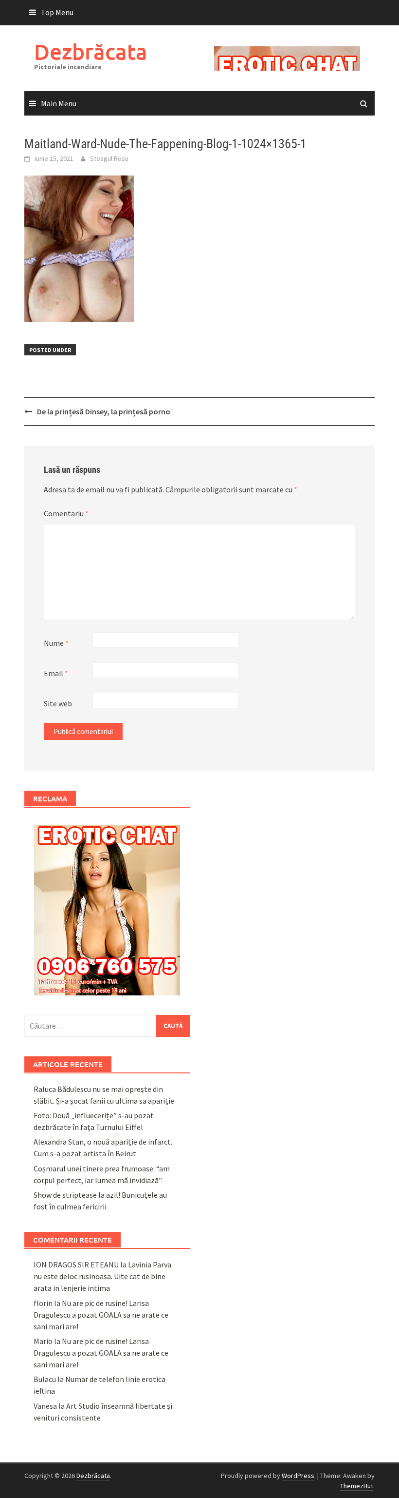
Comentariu (66, 513)
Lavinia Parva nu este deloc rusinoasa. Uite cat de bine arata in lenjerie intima (102, 1276)
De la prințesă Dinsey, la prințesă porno (103, 411)
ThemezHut (356, 1485)
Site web (58, 703)
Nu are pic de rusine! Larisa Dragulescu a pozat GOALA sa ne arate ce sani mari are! (101, 1314)
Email (56, 673)
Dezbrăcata (90, 51)
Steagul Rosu (109, 158)
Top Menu (57, 12)
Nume (56, 643)
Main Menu (58, 103)
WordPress (298, 1475)
